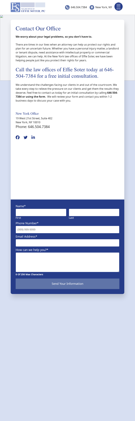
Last (71, 217)
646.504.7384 (79, 7)
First (18, 217)
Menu (118, 9)
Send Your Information (67, 284)
